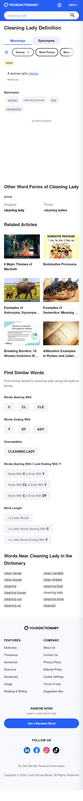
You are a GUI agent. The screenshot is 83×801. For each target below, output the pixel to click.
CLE (40, 407)
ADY (40, 429)
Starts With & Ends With (26, 473)
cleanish (50, 605)
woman (12, 100)
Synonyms (46, 40)
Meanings (17, 40)
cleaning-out (13, 599)
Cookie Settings (53, 677)
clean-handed (53, 573)
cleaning (10, 586)
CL (24, 407)
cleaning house (15, 592)
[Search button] (72, 15)
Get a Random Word (41, 723)
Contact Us (51, 655)
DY (24, 429)
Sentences (11, 662)
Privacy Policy (52, 662)
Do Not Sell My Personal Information (41, 766)
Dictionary (10, 647)
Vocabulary (11, 677)
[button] (59, 5)
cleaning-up (12, 605)
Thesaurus (11, 655)
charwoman (13, 109)
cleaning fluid (53, 586)
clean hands (13, 573)
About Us (49, 647)
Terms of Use (52, 684)
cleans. (34, 73)
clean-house (13, 579)
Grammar (10, 669)
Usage (8, 684)
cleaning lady (21, 451)
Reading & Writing (15, 691)
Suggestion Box (53, 691)
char (54, 100)
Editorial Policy (53, 669)
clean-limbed (53, 579)
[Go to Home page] (21, 4)
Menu (73, 5)
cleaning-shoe (54, 599)
